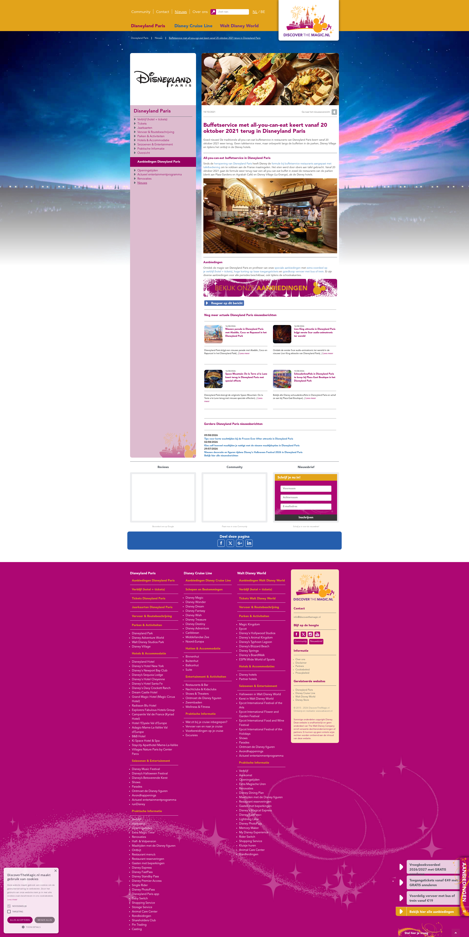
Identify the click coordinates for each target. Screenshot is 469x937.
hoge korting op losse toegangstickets (256, 271)
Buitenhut (192, 661)
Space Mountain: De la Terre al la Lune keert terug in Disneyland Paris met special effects (246, 377)
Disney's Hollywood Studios (257, 633)
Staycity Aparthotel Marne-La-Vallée (155, 745)
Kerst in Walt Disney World (256, 698)
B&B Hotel (138, 736)
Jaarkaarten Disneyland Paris (152, 607)
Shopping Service (143, 903)
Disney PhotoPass (143, 889)
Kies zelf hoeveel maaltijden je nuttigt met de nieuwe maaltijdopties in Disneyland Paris (252, 445)
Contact (162, 12)
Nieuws (181, 12)
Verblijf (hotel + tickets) (152, 119)
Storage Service (142, 907)
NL (255, 12)
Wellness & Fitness (198, 707)
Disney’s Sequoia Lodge (147, 675)
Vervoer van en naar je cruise (204, 726)
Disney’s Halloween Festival (150, 773)
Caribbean (192, 633)
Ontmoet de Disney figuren (150, 791)
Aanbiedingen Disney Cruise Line (208, 580)
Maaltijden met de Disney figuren (154, 845)
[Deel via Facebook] (221, 543)
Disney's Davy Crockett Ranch (151, 688)
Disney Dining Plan (251, 793)
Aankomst (138, 824)
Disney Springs (249, 650)
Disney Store (302, 700)
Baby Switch (140, 898)
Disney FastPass (142, 872)
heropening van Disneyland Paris (233, 163)
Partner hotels (248, 679)
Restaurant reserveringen (148, 859)
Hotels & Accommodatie (153, 140)
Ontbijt (136, 850)
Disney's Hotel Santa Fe (147, 683)
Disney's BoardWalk (252, 655)
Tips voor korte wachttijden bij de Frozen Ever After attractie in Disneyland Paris (248, 439)
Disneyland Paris (148, 26)
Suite (189, 670)
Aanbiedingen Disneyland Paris (158, 161)
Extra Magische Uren (252, 784)
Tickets (142, 123)
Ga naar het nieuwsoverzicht (316, 112)
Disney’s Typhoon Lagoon (255, 642)
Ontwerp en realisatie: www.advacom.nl (313, 711)
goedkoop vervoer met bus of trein (303, 271)
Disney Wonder (196, 602)
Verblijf (136, 819)
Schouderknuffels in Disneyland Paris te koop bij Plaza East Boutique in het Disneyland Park (314, 377)
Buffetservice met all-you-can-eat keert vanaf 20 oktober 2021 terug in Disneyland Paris (215, 38)
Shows (136, 782)
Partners (300, 666)
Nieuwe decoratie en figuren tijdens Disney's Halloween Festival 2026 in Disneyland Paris (253, 452)
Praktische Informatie (151, 148)
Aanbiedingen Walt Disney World (262, 580)
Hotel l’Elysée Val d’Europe (149, 723)
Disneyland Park (142, 633)
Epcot (243, 629)
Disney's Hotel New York (148, 666)
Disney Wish (194, 615)
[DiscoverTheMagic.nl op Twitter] (303, 634)
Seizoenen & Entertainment (155, 144)
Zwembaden (194, 702)
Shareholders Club (144, 920)
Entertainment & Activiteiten (206, 676)
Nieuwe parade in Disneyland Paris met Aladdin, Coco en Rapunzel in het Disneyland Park (246, 332)
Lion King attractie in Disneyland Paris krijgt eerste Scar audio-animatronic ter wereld (314, 332)
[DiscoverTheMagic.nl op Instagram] (310, 634)
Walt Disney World (239, 26)
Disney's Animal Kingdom (256, 637)
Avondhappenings (144, 795)
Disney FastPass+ (250, 815)
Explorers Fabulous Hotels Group (153, 710)
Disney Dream (195, 606)
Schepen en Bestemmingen (204, 589)
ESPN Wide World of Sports (257, 659)
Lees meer (244, 353)
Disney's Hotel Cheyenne (148, 679)
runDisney (138, 804)
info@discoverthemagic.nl (307, 617)
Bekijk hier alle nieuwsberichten (221, 456)
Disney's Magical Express (255, 810)
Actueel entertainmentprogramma (159, 174)
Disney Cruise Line (193, 26)
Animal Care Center (144, 911)
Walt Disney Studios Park (148, 642)
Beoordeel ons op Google (163, 526)
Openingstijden (147, 170)
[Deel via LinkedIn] (249, 543)
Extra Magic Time (143, 832)
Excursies (192, 735)
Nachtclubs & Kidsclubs (201, 689)
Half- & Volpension (144, 841)
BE (263, 12)
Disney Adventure (197, 628)
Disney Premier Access (147, 881)
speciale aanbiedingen (288, 268)
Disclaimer (301, 663)
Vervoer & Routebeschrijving (155, 132)
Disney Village (141, 646)
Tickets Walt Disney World (257, 598)
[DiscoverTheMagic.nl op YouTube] (317, 634)
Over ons (200, 12)
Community (140, 12)
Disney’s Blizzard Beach (254, 646)
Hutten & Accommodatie (203, 648)
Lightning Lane (248, 819)
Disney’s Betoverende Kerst (149, 778)
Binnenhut (192, 656)
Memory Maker (249, 828)
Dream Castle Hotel (144, 692)
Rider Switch (247, 836)
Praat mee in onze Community (234, 526)
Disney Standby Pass (145, 876)
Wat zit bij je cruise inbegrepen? (206, 722)
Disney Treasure (196, 619)
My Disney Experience (253, 832)
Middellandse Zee (197, 637)
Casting (137, 929)
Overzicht (143, 153)
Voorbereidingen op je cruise (204, 731)
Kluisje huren (247, 845)
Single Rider (140, 885)
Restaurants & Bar (197, 685)
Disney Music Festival (146, 769)
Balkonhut (192, 665)
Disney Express (142, 867)
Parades (137, 786)
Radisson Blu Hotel (144, 705)
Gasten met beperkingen (148, 863)
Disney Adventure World (148, 637)
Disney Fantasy (195, 611)
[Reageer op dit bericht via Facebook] (270, 303)
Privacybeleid (302, 673)
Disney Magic (194, 597)
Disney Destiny (195, 624)
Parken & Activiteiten (151, 136)
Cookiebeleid (303, 670)
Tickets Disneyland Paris (148, 598)
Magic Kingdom (249, 624)
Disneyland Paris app (145, 894)
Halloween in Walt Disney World (260, 694)
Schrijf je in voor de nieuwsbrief (306, 526)
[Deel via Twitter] (230, 543)
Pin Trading (139, 924)
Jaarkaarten (144, 128)
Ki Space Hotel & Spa (146, 740)
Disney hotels (248, 674)
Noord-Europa (195, 641)
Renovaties (144, 178)
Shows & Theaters (197, 693)
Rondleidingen (141, 916)
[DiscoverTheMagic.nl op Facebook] (296, 634)
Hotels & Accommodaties (256, 666)
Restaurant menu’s (143, 854)
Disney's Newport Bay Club (149, 670)
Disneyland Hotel (143, 661)
